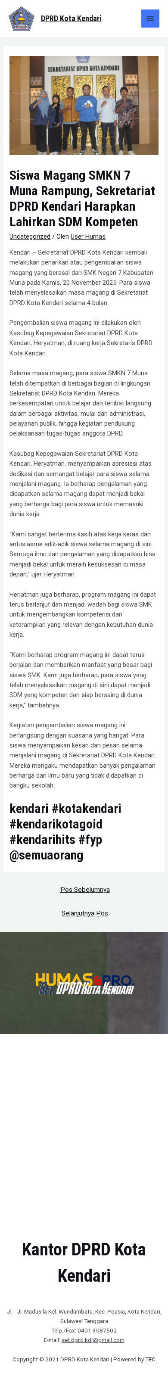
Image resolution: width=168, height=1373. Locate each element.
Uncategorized (29, 236)
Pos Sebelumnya (85, 890)
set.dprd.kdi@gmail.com (93, 1339)
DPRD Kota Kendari (71, 18)
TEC (150, 1359)
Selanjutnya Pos (85, 913)
